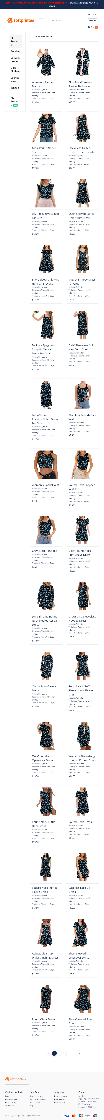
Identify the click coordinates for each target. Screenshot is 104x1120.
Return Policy (59, 1102)
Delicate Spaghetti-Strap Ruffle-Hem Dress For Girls (43, 349)
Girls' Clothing (15, 69)
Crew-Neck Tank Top (44, 551)
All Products (15, 41)
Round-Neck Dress (80, 822)
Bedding (15, 51)
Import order (35, 1102)
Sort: (44, 36)
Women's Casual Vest (45, 485)
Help (31, 1105)
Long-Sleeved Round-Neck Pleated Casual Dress (45, 620)
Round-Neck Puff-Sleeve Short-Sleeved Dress (81, 690)
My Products (15, 101)
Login (93, 14)
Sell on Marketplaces (38, 1099)
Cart (94, 27)
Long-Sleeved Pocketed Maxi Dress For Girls (45, 419)
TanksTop (15, 89)
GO (80, 1053)
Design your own (36, 1096)
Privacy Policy (59, 1099)
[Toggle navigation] (41, 20)
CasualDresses (15, 59)
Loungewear (15, 79)
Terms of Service (60, 1096)
